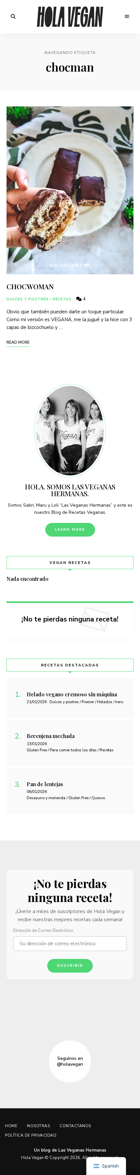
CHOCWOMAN (30, 286)
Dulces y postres (28, 299)
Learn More (70, 529)
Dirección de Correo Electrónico (43, 931)
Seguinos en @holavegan (70, 1061)
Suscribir (70, 965)
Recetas (62, 299)
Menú (126, 16)
